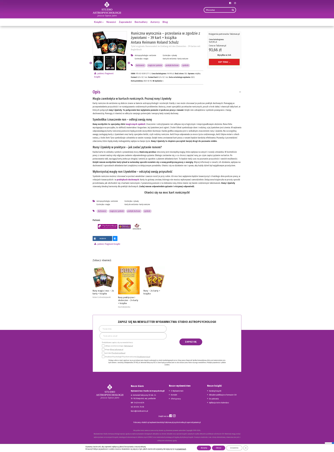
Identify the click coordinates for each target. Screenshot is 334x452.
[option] (109, 63)
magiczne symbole (155, 65)
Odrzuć (218, 448)
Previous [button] (90, 63)
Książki (98, 22)
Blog (165, 22)
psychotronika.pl (180, 422)
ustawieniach (181, 449)
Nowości (111, 22)
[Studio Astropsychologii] (107, 9)
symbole (185, 65)
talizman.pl (169, 422)
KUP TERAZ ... (224, 62)
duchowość (140, 65)
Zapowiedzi (125, 22)
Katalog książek (215, 391)
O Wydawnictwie (177, 391)
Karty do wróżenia (169, 59)
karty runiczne (183, 59)
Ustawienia (234, 448)
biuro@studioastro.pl (139, 411)
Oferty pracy (176, 399)
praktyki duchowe (172, 65)
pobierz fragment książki (108, 244)
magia (146, 59)
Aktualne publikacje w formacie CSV (223, 395)
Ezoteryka (138, 59)
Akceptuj (204, 448)
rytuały (174, 55)
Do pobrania (214, 399)
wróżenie (152, 55)
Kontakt (174, 395)
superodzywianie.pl (193, 422)
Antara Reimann (143, 42)
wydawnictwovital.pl (157, 422)
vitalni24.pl (145, 422)
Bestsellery (141, 22)
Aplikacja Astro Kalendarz (219, 403)
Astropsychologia (141, 55)
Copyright (189, 430)
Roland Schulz (168, 42)
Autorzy (155, 22)
